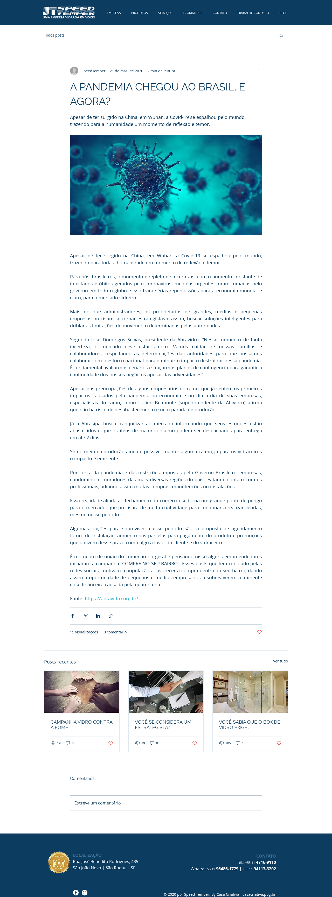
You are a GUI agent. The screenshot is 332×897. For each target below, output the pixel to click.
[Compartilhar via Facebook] (72, 615)
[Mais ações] (259, 71)
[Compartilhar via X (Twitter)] (85, 615)
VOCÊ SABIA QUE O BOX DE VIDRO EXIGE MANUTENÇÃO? (249, 724)
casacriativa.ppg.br (259, 894)
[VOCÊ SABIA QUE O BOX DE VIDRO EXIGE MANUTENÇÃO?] (250, 692)
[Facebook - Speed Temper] (76, 892)
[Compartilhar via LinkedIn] (97, 615)
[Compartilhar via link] (110, 615)
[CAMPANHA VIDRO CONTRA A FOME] (81, 692)
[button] (281, 35)
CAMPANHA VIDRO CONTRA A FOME (81, 724)
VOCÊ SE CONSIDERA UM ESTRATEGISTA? (163, 724)
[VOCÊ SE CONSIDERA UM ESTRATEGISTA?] (166, 692)
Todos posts (54, 35)
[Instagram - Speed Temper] (84, 892)
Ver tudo (280, 661)
